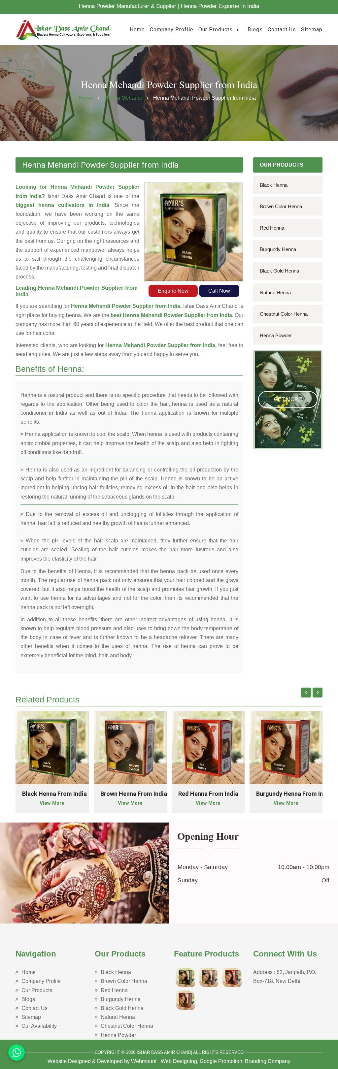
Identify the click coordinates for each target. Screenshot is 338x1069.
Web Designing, (179, 1061)
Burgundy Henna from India (294, 793)
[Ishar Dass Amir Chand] (63, 29)
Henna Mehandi (123, 98)
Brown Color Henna (281, 206)
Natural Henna (275, 292)
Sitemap (311, 29)
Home (137, 29)
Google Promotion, (222, 1061)
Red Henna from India (208, 793)
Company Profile (171, 29)
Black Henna (273, 185)
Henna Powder (276, 335)
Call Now (219, 291)
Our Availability (39, 1026)
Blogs (255, 29)
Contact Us (282, 29)
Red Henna (272, 228)
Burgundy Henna (278, 249)
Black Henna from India (54, 793)
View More (52, 803)
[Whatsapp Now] (16, 1052)
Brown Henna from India (133, 793)
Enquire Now (173, 291)
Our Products (215, 29)
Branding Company (267, 1061)
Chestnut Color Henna (284, 314)
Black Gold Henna (279, 271)
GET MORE (288, 399)
